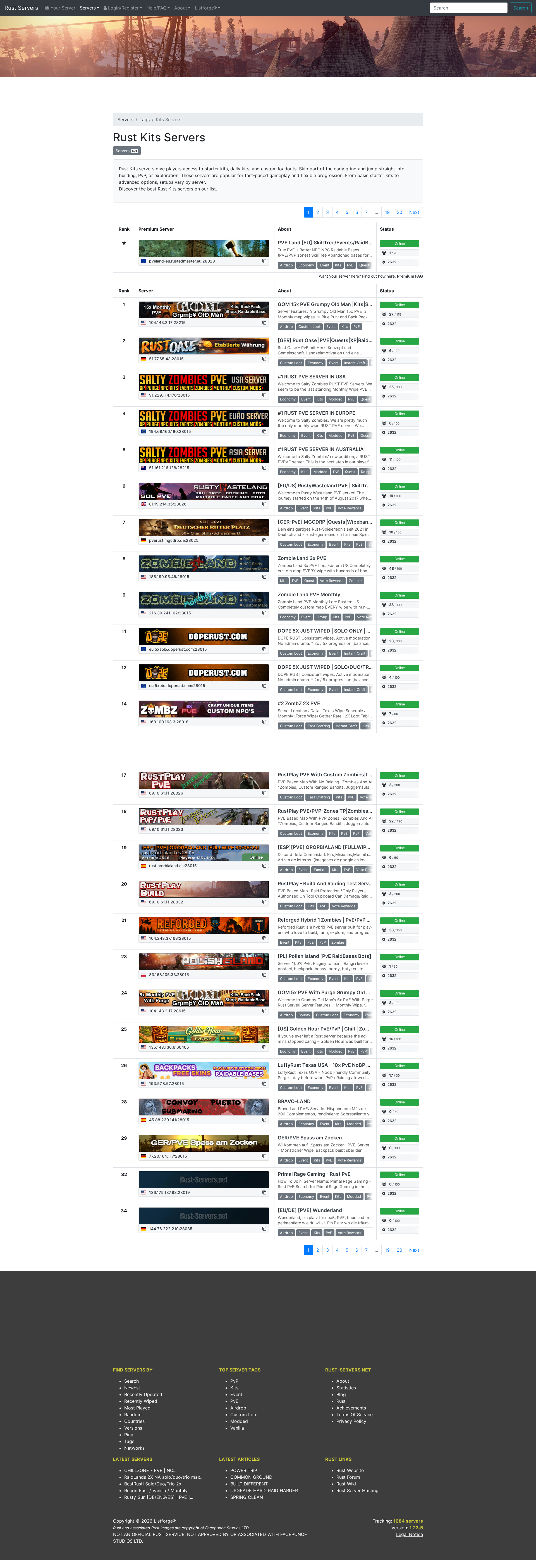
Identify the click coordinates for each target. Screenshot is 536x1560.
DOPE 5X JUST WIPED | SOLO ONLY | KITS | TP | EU (338, 631)
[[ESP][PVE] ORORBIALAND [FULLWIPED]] (204, 853)
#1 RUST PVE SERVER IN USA (312, 377)
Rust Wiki (346, 1484)
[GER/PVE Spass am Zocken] (204, 1143)
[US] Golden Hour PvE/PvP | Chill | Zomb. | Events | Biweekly (349, 1029)
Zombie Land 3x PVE (302, 558)
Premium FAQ (410, 276)
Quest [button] (364, 265)
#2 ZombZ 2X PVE (299, 703)
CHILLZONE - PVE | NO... (150, 1470)
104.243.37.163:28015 (169, 938)
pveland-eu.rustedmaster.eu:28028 (181, 261)
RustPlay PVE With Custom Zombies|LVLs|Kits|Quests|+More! (352, 774)
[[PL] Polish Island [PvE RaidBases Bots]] (204, 961)
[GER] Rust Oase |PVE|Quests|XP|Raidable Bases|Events (345, 340)
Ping (128, 1434)
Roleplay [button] (368, 472)
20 (399, 212)
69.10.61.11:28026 (165, 793)
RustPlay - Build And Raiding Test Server (326, 883)
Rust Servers (21, 7)
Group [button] (322, 617)
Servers (88, 8)
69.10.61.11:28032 (165, 902)
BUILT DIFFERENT (249, 1484)
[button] (264, 261)
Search (520, 8)
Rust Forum (348, 1477)
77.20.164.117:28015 (167, 1156)
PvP (234, 1381)
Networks (134, 1448)
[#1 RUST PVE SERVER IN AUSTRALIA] (204, 455)
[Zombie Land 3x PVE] (204, 563)
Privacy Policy (351, 1421)
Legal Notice (409, 1534)
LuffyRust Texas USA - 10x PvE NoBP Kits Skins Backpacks (347, 1065)
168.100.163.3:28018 (168, 721)
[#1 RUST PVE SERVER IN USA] (204, 382)
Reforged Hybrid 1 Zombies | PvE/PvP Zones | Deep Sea (342, 920)
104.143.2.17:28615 (167, 1010)
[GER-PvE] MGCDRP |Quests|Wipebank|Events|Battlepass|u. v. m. (356, 522)
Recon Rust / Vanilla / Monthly (156, 1490)
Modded (239, 1421)
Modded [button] (336, 399)
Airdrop (238, 1408)
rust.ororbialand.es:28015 (172, 865)
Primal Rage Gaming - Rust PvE (314, 1174)
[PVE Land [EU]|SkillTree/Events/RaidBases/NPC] (204, 248)
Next (414, 212)
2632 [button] (391, 262)
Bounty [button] (304, 1015)
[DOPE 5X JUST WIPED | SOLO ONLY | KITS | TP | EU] (204, 636)
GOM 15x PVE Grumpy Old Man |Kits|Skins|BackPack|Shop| (348, 304)
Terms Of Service (354, 1414)
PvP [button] (356, 833)
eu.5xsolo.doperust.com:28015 (177, 649)
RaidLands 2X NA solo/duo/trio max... (164, 1477)
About (180, 8)
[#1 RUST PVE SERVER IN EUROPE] (204, 418)
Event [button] (324, 265)
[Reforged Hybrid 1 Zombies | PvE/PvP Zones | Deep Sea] (204, 925)
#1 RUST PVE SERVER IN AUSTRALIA (321, 449)
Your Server (62, 8)
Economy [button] (306, 265)
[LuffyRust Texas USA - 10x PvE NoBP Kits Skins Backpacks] (204, 1070)
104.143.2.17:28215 (167, 322)
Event (236, 1394)
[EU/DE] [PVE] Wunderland (310, 1210)
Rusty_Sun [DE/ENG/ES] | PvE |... (158, 1497)
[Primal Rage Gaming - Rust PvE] (204, 1179)
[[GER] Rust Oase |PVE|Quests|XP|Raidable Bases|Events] (204, 346)
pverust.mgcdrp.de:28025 (173, 540)
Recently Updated (143, 1394)
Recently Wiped (140, 1401)
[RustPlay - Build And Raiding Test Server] (204, 889)
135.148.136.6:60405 (168, 1047)
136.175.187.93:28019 (169, 1192)
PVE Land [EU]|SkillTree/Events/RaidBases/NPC (335, 242)
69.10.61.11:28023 (165, 829)
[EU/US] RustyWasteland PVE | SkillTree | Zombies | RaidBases (352, 485)
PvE (234, 1401)
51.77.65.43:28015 (166, 358)
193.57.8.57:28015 (166, 1083)
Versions (133, 1428)
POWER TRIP (243, 1470)
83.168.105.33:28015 (168, 974)
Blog (341, 1394)
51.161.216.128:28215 (168, 467)
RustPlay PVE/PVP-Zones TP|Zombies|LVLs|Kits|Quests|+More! (354, 811)
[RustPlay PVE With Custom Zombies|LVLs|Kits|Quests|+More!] (204, 780)
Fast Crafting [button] (319, 726)
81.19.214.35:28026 (167, 504)
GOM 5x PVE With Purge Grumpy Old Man (327, 992)
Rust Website (350, 1470)
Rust (341, 1401)
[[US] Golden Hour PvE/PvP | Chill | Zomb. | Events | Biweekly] (204, 1034)
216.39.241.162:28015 (169, 612)
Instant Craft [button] (354, 363)
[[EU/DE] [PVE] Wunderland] (204, 1216)
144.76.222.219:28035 (170, 1228)
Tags (145, 119)
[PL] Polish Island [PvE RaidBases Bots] (324, 956)
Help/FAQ (156, 8)
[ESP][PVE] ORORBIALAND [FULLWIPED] (326, 847)
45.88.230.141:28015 (168, 1119)
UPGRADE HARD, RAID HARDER (264, 1490)
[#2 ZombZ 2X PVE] (204, 709)
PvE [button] (350, 265)
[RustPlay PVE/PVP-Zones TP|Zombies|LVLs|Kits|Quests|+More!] (204, 816)
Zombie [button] (355, 581)
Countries (134, 1421)
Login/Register (123, 8)
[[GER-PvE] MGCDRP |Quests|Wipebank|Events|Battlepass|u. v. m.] (204, 527)
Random (133, 1414)
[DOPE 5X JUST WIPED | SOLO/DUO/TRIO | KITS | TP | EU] (204, 672)
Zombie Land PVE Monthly (309, 594)
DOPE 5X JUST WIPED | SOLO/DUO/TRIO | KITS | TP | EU (344, 667)
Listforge (163, 1521)
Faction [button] (320, 870)
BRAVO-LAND (294, 1101)
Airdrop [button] (286, 265)
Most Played (137, 1408)
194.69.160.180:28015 (169, 431)
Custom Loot (244, 1414)
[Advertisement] (268, 97)
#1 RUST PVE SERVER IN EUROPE (316, 413)
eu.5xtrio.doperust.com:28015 (176, 685)
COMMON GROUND (251, 1477)
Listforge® (206, 8)
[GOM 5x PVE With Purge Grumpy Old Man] (204, 998)
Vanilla (237, 1428)
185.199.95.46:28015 (168, 576)
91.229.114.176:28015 (169, 395)
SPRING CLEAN (246, 1497)
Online (399, 243)
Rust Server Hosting (357, 1490)
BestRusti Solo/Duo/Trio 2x (152, 1484)
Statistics (346, 1387)
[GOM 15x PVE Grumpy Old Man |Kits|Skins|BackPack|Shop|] (204, 310)
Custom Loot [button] (309, 327)
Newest (132, 1387)
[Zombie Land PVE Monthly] (204, 600)
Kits (234, 1387)
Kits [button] (338, 265)
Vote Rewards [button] (349, 508)
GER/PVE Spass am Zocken (310, 1138)
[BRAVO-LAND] (204, 1107)
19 (387, 212)
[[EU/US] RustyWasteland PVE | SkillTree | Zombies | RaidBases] (204, 491)
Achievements (351, 1408)
